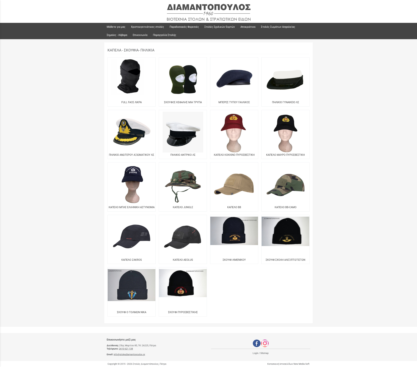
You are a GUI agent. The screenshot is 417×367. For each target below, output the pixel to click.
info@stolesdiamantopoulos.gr (129, 354)
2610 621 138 (126, 348)
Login (255, 353)
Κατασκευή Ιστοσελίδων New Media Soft (288, 364)
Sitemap (264, 353)
